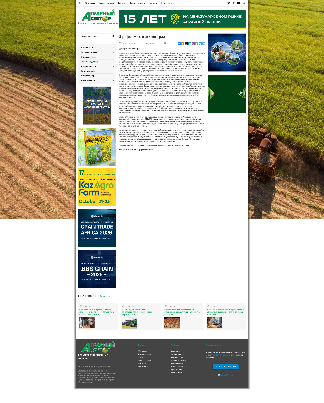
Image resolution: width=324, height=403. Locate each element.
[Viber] (193, 43)
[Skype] (200, 43)
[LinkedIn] (189, 43)
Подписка (122, 3)
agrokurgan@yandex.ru (221, 355)
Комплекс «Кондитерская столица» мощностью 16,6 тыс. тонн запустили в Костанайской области (96, 312)
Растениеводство (89, 52)
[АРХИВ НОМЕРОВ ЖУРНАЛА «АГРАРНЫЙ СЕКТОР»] (97, 124)
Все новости (105, 296)
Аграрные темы (88, 57)
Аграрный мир (87, 75)
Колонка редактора (90, 61)
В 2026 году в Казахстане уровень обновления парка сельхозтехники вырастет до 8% (137, 312)
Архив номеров (88, 80)
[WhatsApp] (196, 43)
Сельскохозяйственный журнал (93, 356)
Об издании (90, 3)
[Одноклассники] (182, 43)
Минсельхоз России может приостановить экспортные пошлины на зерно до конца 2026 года (225, 312)
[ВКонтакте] (179, 43)
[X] (186, 43)
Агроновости (87, 47)
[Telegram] (203, 43)
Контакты (152, 3)
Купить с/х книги (137, 3)
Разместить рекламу (226, 366)
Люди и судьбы (88, 71)
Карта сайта (166, 3)
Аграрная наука (88, 66)
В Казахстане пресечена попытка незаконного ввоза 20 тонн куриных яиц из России (182, 312)
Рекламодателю (106, 3)
